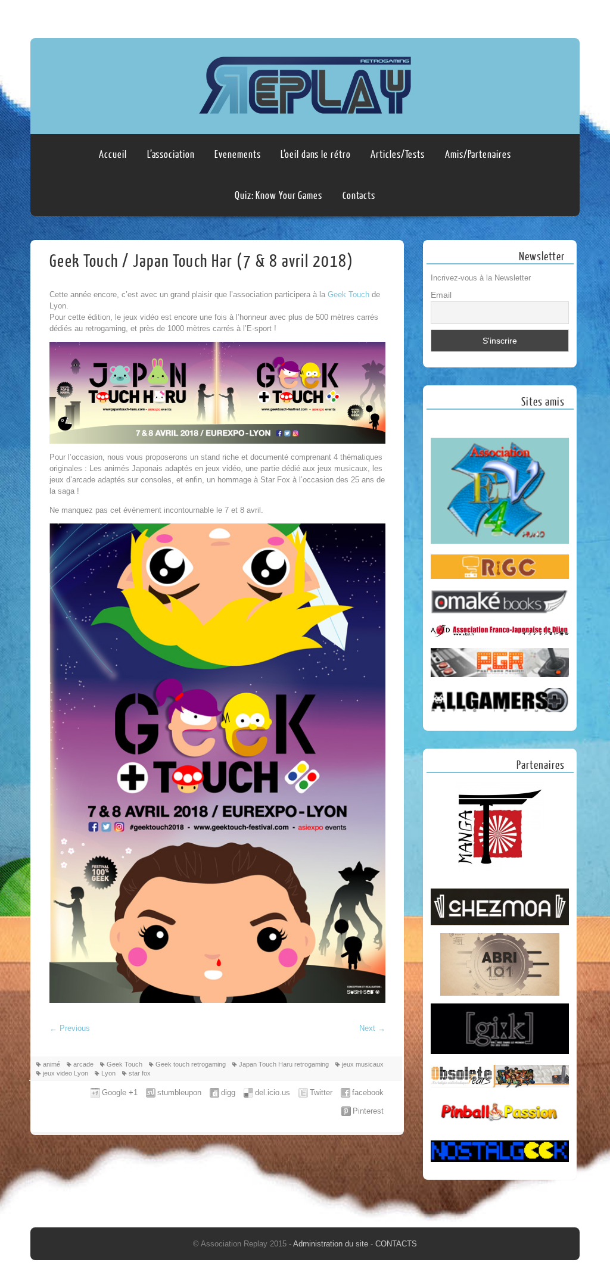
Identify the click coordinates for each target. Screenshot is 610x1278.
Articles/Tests (398, 154)
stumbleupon (179, 1092)
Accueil (112, 154)
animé (51, 1064)
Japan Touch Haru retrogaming (284, 1064)
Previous (69, 1028)
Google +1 (120, 1092)
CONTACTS (396, 1243)
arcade (83, 1064)
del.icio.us (272, 1092)
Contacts (359, 195)
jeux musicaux (363, 1064)
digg (228, 1092)
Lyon (108, 1073)
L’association (171, 154)
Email (441, 295)
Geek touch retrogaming (190, 1064)
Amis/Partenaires (478, 154)
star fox (140, 1073)
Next (372, 1028)
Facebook (545, 16)
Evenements (237, 154)
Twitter (321, 1092)
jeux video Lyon (65, 1073)
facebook (368, 1092)
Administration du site (332, 1243)
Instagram (568, 16)
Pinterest (368, 1110)
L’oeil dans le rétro (315, 154)
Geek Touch (348, 294)
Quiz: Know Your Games (278, 195)
